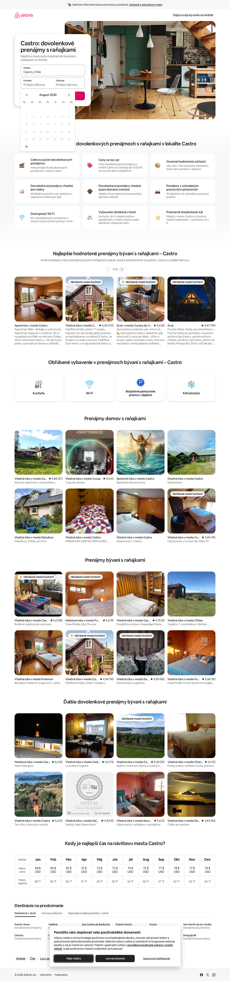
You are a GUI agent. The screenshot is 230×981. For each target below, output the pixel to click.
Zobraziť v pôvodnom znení (145, 4)
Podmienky (61, 974)
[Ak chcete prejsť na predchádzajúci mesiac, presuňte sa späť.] (27, 95)
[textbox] (36, 84)
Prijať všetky (73, 958)
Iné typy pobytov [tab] (51, 913)
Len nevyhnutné (115, 958)
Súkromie (45, 974)
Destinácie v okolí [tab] (25, 913)
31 (26, 146)
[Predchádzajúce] (108, 269)
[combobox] (52, 72)
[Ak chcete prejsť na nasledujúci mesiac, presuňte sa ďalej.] (69, 95)
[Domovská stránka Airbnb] (24, 15)
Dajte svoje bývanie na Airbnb (193, 15)
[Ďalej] (122, 269)
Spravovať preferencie (156, 958)
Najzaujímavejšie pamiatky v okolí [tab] (88, 913)
